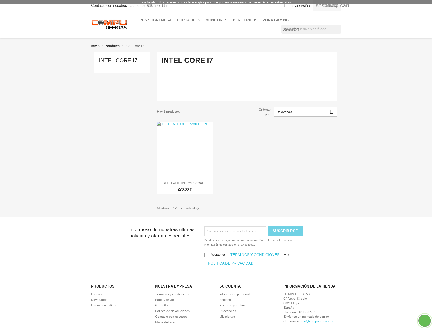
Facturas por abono (233, 305)
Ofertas (96, 294)
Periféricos (245, 20)
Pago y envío (164, 299)
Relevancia (305, 112)
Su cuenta (230, 286)
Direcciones (227, 311)
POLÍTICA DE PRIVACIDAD (231, 263)
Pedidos (225, 299)
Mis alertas (227, 316)
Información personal (234, 294)
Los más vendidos (104, 305)
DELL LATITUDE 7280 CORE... (185, 183)
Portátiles (188, 20)
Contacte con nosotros (171, 316)
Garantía (161, 305)
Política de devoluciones (172, 311)
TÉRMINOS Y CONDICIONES (254, 255)
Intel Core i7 (118, 60)
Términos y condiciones (172, 294)
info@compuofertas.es (317, 321)
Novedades (99, 299)
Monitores (216, 20)
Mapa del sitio (165, 322)
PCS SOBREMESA (156, 20)
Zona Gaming (276, 20)
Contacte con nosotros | (110, 5)
